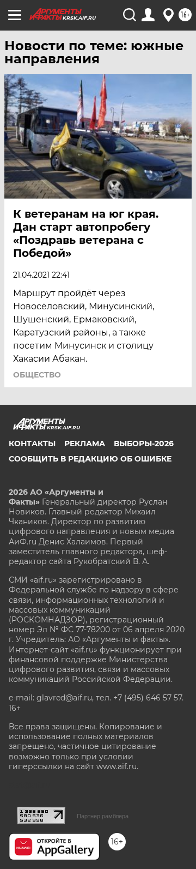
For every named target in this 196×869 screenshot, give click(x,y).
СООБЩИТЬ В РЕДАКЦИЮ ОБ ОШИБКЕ (90, 459)
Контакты (32, 443)
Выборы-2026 (144, 443)
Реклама (84, 443)
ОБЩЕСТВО (37, 375)
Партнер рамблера (102, 816)
